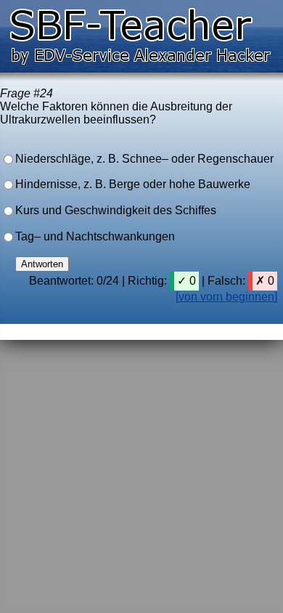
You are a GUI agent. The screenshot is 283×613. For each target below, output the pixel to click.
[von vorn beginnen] (226, 297)
